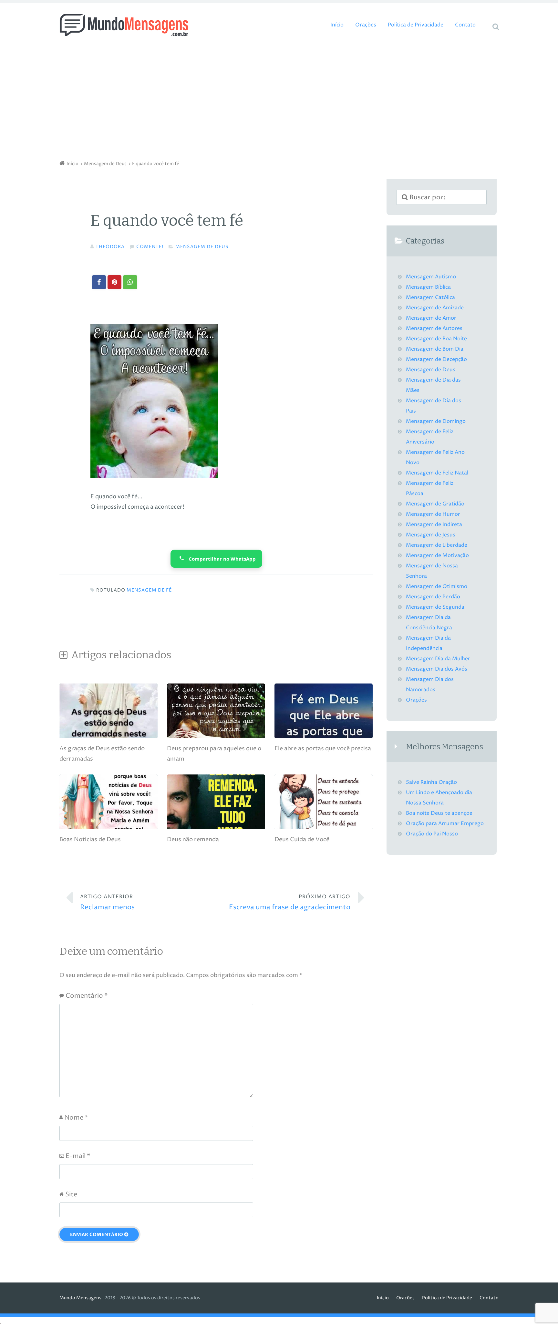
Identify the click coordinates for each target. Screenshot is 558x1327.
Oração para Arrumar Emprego (445, 823)
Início (337, 25)
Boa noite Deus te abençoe (439, 813)
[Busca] (490, 18)
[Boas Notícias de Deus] (108, 827)
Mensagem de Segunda (435, 607)
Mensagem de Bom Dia (434, 349)
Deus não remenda (193, 839)
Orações (365, 25)
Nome (76, 1117)
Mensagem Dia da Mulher (438, 658)
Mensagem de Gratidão (435, 504)
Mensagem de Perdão (433, 597)
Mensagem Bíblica (428, 287)
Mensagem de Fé (149, 590)
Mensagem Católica (430, 297)
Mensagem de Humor (433, 514)
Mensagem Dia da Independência (428, 643)
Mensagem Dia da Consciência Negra (429, 622)
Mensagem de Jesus (430, 535)
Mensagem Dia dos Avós (436, 669)
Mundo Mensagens (80, 1298)
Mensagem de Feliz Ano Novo (435, 457)
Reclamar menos (107, 902)
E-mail (78, 1156)
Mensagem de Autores (434, 328)
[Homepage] (124, 25)
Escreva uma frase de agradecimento (289, 902)
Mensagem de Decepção (436, 359)
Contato (465, 25)
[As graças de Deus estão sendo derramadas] (108, 737)
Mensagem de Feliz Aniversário (429, 436)
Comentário (87, 996)
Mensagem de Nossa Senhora (432, 571)
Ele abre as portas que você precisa (322, 748)
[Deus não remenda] (216, 827)
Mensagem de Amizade (435, 307)
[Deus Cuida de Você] (323, 827)
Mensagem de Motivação (437, 555)
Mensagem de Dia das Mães (433, 385)
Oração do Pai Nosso (432, 834)
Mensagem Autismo (431, 277)
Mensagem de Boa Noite (436, 338)
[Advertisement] (279, 100)
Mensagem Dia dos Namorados (430, 684)
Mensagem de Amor (431, 318)
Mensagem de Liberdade (436, 545)
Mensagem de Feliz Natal (437, 473)
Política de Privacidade (415, 25)
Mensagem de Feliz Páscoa (429, 488)
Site (71, 1194)
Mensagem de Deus (202, 247)
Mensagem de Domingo (436, 421)
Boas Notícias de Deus (90, 839)
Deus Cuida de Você (301, 839)
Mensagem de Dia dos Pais (433, 405)
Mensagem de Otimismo (436, 586)
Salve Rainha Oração (431, 782)
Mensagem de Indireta (434, 524)
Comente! (149, 247)
